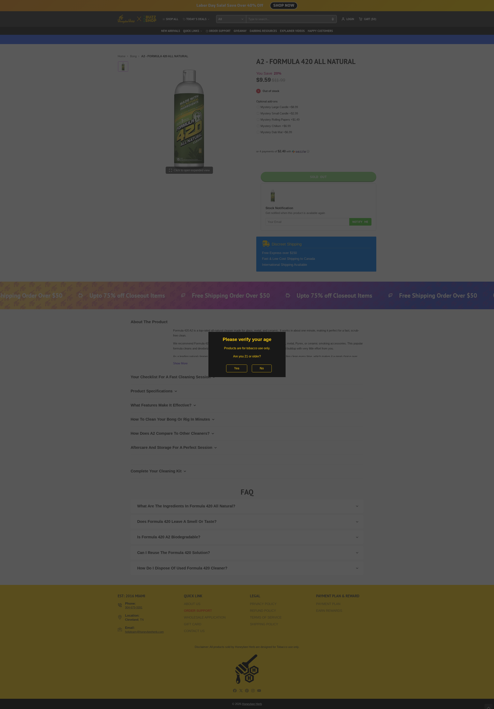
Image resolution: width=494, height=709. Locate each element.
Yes (236, 368)
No (262, 368)
